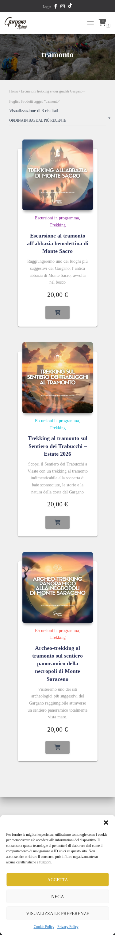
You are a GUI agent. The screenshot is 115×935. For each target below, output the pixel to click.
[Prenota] (57, 312)
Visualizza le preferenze (57, 913)
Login (47, 7)
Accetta (57, 879)
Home (13, 91)
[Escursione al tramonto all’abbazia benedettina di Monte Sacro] (57, 174)
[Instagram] (62, 7)
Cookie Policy (44, 927)
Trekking (58, 225)
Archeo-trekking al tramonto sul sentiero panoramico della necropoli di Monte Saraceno (57, 663)
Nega (57, 896)
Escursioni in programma (57, 218)
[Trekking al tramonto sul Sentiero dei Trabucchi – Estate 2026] (57, 377)
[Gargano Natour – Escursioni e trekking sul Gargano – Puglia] (18, 23)
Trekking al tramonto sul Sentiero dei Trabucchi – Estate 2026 (57, 446)
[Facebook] (55, 7)
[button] (106, 822)
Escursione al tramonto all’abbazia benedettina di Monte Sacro (57, 243)
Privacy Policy (68, 927)
